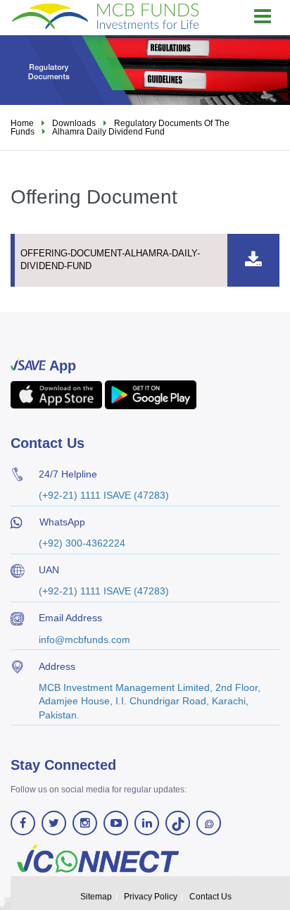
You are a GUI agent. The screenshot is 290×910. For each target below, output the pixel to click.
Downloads (74, 123)
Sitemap (96, 897)
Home (22, 123)
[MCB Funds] (105, 15)
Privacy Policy (150, 897)
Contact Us (210, 897)
